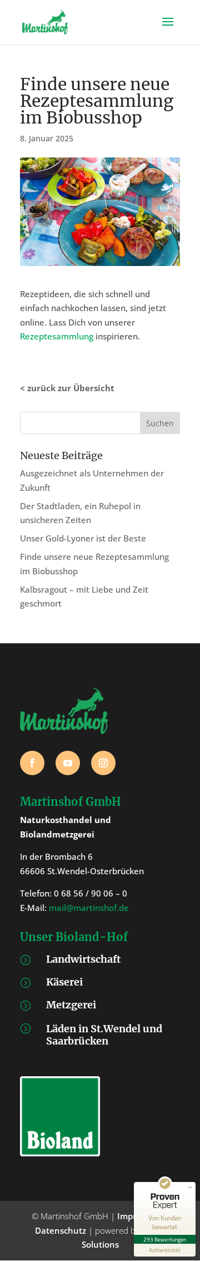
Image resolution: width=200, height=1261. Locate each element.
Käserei (64, 982)
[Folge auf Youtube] (68, 763)
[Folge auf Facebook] (32, 763)
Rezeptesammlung (56, 336)
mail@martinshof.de (89, 907)
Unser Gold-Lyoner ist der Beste (83, 538)
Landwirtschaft (83, 959)
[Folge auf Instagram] (103, 763)
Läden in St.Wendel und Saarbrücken (104, 1034)
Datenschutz (60, 1230)
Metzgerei (71, 1004)
